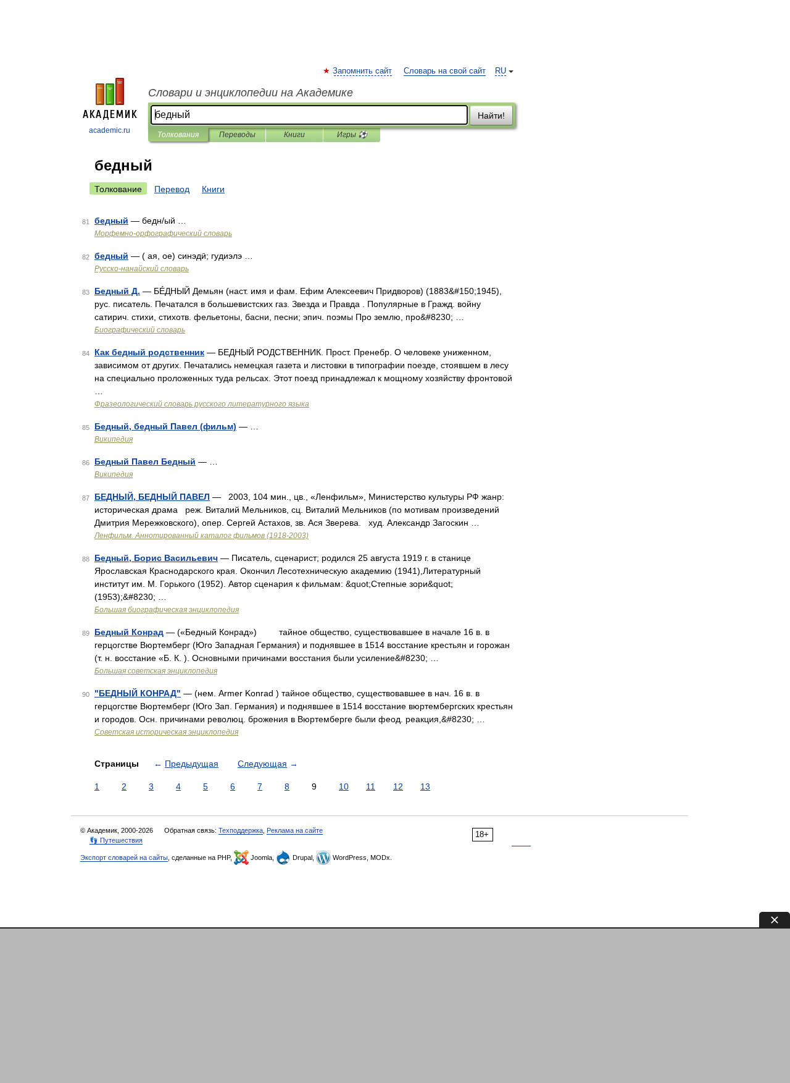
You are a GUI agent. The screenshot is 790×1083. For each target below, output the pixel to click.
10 (344, 786)
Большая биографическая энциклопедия (166, 609)
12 (398, 786)
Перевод (171, 189)
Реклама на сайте (295, 830)
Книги (294, 134)
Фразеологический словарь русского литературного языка (201, 404)
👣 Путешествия (116, 840)
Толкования (178, 134)
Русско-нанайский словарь (141, 268)
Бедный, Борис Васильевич (156, 558)
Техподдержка (240, 830)
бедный (111, 220)
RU (500, 71)
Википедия (113, 439)
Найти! (491, 115)
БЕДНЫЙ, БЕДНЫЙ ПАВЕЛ (152, 497)
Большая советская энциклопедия (155, 671)
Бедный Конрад (129, 632)
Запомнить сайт (363, 71)
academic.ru (109, 130)
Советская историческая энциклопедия (166, 732)
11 (370, 786)
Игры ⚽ (352, 134)
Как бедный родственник (149, 352)
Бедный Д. (117, 291)
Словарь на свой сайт (445, 71)
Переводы (237, 134)
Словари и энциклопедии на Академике (250, 92)
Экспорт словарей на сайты (124, 857)
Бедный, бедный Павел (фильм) (165, 426)
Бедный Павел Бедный (145, 461)
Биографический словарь (139, 330)
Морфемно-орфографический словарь (163, 233)
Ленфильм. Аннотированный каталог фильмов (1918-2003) (201, 535)
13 (425, 786)
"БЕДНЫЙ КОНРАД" (137, 693)
